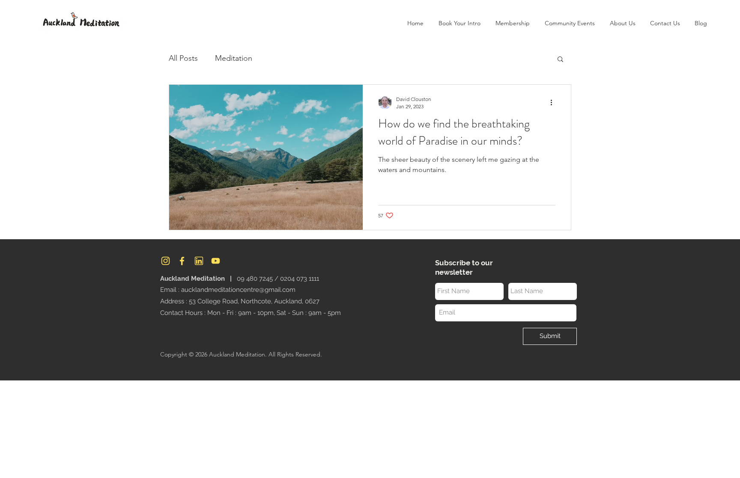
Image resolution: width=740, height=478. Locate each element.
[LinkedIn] (199, 260)
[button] (622, 23)
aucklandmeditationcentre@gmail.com (238, 290)
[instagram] (165, 260)
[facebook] (182, 260)
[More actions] (554, 102)
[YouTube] (215, 260)
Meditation (233, 58)
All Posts (183, 58)
